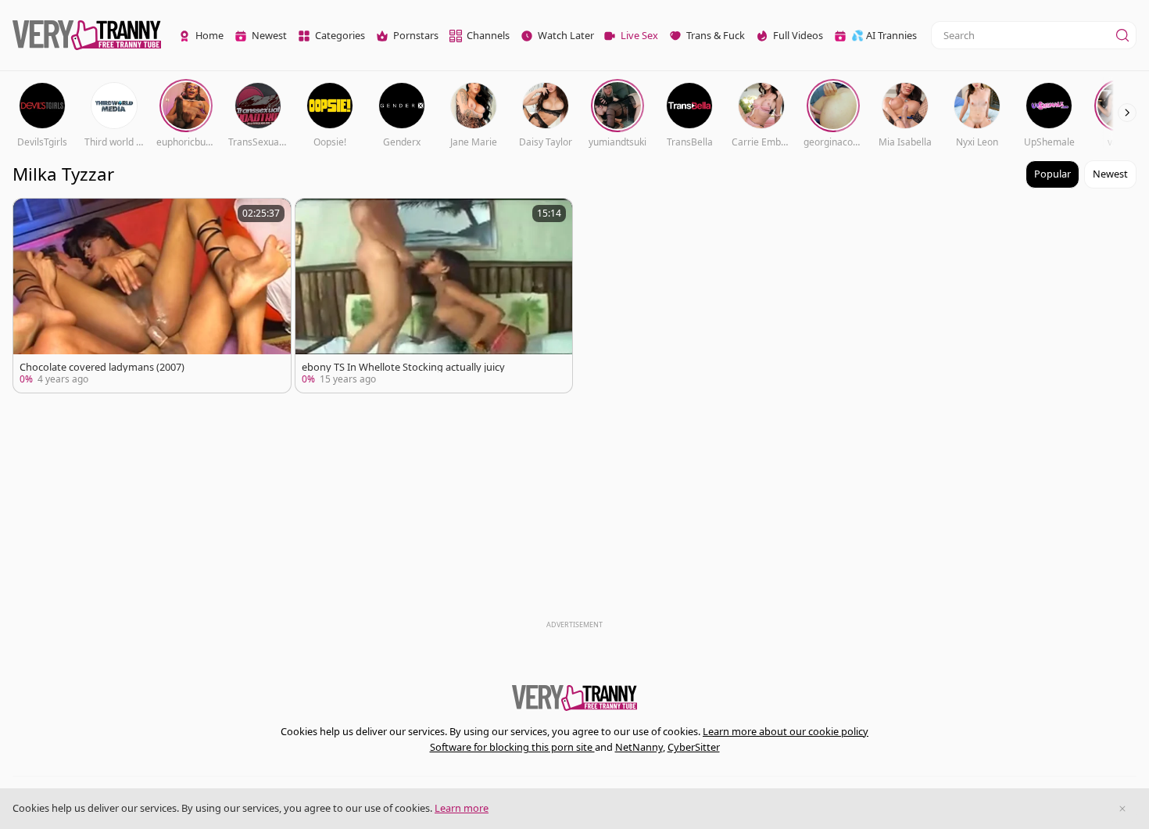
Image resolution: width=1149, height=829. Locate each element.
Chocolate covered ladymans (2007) (102, 367)
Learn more (462, 808)
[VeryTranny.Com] (87, 35)
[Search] (1122, 35)
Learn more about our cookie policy (785, 731)
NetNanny (639, 747)
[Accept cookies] (1122, 809)
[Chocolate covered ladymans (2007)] (152, 296)
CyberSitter (694, 747)
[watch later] (32, 217)
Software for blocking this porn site (512, 747)
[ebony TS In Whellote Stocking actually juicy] (434, 296)
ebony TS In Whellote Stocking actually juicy (403, 367)
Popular (1052, 174)
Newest (1110, 174)
